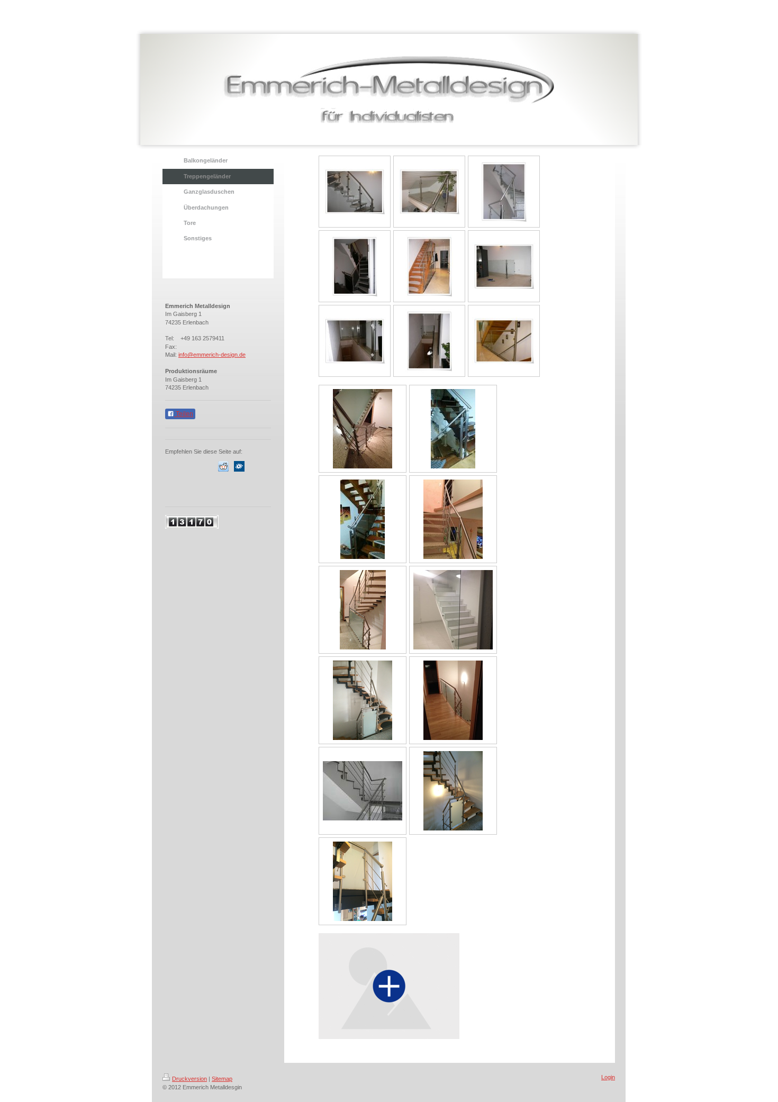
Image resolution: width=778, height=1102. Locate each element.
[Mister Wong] (255, 466)
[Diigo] (223, 487)
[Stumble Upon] (191, 487)
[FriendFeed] (239, 487)
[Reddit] (223, 466)
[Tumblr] (207, 487)
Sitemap (222, 1079)
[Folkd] (239, 466)
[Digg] (207, 466)
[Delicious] (191, 466)
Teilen (183, 414)
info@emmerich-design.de (212, 354)
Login (608, 1077)
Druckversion (189, 1079)
